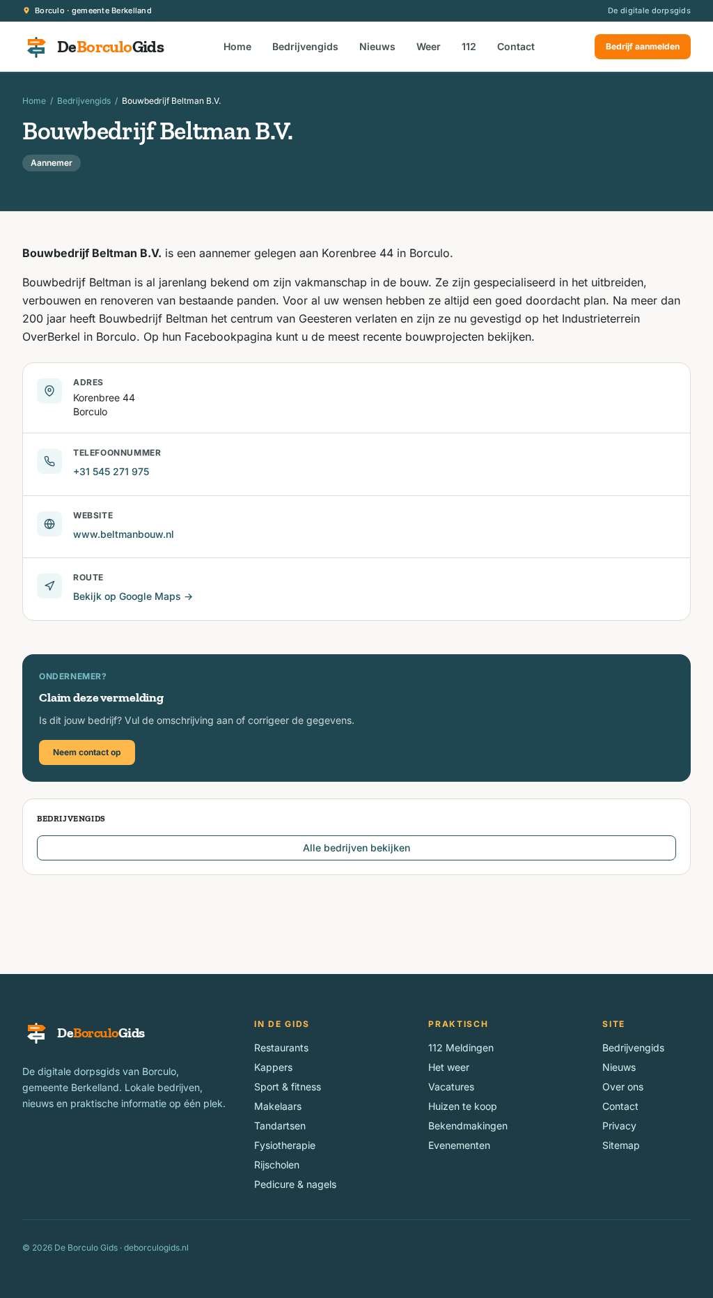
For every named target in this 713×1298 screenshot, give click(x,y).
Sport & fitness (287, 1086)
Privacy (619, 1125)
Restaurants (281, 1047)
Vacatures (451, 1086)
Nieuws (377, 46)
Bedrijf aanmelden (643, 46)
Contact (516, 46)
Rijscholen (276, 1164)
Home (237, 46)
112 (469, 46)
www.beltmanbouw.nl (123, 534)
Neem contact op (87, 752)
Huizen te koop (462, 1106)
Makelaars (277, 1106)
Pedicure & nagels (295, 1184)
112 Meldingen (461, 1047)
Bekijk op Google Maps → (133, 596)
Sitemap (621, 1145)
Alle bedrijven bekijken (356, 847)
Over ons (622, 1086)
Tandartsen (280, 1125)
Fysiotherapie (284, 1145)
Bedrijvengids (305, 46)
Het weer (448, 1067)
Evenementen (459, 1145)
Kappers (273, 1067)
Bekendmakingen (468, 1125)
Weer (428, 46)
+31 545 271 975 (111, 471)
